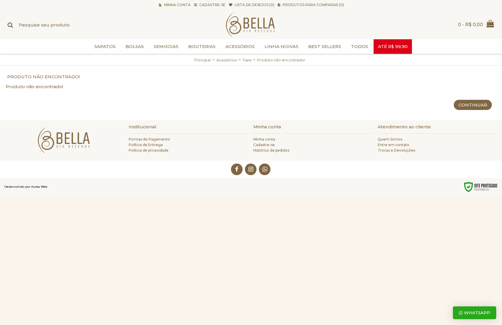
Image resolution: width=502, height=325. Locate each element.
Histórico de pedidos (271, 150)
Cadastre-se (264, 145)
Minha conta (264, 139)
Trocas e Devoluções (396, 150)
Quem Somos (390, 139)
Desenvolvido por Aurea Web (25, 187)
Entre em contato (393, 145)
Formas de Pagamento (149, 139)
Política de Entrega (146, 145)
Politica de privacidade (148, 150)
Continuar (472, 105)
